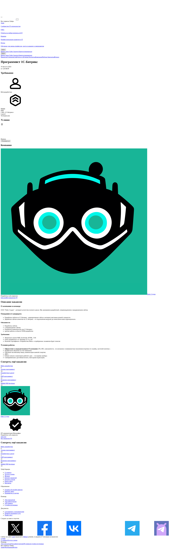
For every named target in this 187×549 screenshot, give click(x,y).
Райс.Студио (151, 294)
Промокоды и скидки (12, 493)
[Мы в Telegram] (132, 535)
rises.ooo (3, 298)
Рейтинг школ (9, 491)
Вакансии (4, 57)
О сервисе (8, 472)
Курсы (15, 547)
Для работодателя (10, 501)
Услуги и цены (10, 474)
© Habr (3, 538)
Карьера (10, 547)
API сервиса (9, 503)
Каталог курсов (10, 479)
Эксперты (32, 57)
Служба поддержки (11, 505)
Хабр (2, 547)
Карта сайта (9, 481)
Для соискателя (10, 500)
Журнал (56, 57)
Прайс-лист (8, 515)
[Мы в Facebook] (44, 535)
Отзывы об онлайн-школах (14, 489)
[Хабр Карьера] (8, 19)
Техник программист (8, 369)
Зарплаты (51, 57)
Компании (38, 57)
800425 (25, 537)
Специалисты (11, 57)
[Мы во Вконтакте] (73, 535)
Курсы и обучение (22, 57)
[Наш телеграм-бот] (161, 535)
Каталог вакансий (11, 478)
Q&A (6, 547)
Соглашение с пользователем (14, 511)
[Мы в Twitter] (15, 535)
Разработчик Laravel (7, 373)
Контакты (8, 483)
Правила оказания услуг (13, 513)
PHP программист (7, 376)
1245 (13, 537)
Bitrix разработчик (7, 366)
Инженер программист (8, 380)
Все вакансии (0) (11, 298)
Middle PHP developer (8, 383)
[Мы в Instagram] (103, 535)
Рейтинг (45, 57)
